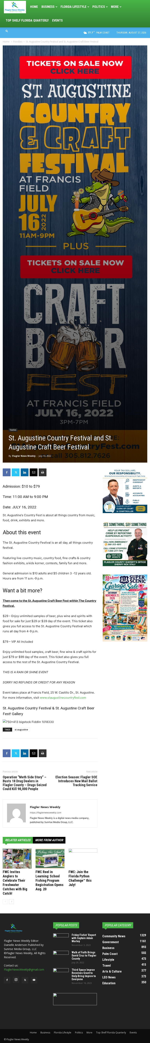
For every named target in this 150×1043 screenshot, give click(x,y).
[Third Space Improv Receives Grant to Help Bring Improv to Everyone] (61, 973)
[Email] (34, 472)
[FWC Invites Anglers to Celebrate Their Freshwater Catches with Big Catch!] (17, 858)
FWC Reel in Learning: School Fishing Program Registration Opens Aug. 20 (49, 880)
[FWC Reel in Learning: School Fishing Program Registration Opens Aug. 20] (50, 858)
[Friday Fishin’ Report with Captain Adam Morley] (61, 938)
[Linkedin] (25, 472)
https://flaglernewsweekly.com (45, 812)
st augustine (21, 729)
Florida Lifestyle (73, 7)
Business (47, 7)
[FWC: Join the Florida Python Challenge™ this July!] (83, 858)
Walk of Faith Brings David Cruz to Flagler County (84, 955)
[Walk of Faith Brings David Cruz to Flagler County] (61, 956)
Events (57, 20)
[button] (7, 30)
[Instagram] (16, 980)
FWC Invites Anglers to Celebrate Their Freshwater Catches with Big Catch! (15, 882)
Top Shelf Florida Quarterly (27, 20)
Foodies (17, 41)
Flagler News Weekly (24, 455)
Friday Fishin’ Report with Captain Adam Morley (84, 938)
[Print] (42, 472)
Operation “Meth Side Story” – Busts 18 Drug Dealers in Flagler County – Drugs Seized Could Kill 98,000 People (24, 783)
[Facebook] (7, 472)
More (115, 7)
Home (34, 7)
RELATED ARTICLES (17, 840)
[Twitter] (16, 472)
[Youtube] (34, 980)
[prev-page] (5, 901)
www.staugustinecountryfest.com (63, 697)
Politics (98, 7)
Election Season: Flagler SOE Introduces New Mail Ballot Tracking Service (76, 781)
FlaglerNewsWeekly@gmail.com (24, 969)
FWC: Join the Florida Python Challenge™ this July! (80, 878)
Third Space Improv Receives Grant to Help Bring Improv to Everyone (84, 974)
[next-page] (11, 901)
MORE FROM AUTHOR (49, 840)
